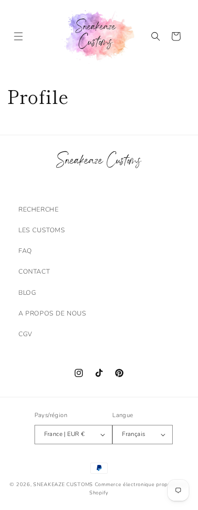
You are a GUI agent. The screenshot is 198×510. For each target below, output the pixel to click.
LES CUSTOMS (41, 230)
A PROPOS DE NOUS (52, 313)
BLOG (27, 292)
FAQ (25, 250)
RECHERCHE (38, 209)
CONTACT (34, 271)
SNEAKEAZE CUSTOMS (63, 484)
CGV (25, 334)
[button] (18, 36)
